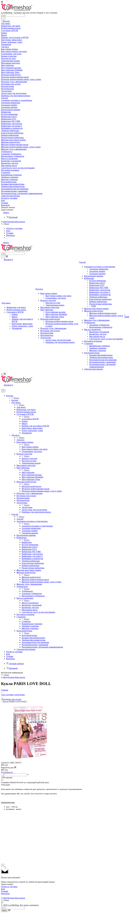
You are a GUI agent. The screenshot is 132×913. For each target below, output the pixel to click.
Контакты (5, 893)
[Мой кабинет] (2, 388)
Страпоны (26, 621)
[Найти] (3, 18)
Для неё (19, 519)
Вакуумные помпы (30, 447)
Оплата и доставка (9, 886)
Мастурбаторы (28, 472)
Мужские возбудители (31, 486)
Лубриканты (27, 591)
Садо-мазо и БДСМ (30, 419)
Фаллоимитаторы (29, 635)
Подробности (7, 772)
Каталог (14, 400)
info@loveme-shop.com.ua (14, 222)
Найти (4, 911)
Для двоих (21, 407)
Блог (3, 889)
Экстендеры (27, 507)
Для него (20, 440)
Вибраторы (27, 542)
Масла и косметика (30, 603)
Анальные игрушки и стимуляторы (37, 526)
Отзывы (4, 891)
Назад (16, 398)
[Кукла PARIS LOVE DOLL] (30, 760)
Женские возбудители (31, 577)
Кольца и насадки (29, 458)
